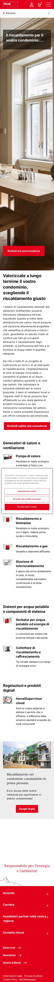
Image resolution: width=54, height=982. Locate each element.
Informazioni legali (12, 976)
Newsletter (9, 955)
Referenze (9, 947)
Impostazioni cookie (27, 491)
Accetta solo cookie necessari (27, 499)
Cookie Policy (10, 979)
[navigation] (48, 4)
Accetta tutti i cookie (27, 507)
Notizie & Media (12, 962)
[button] (24, 251)
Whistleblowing (27, 979)
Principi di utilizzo (33, 976)
